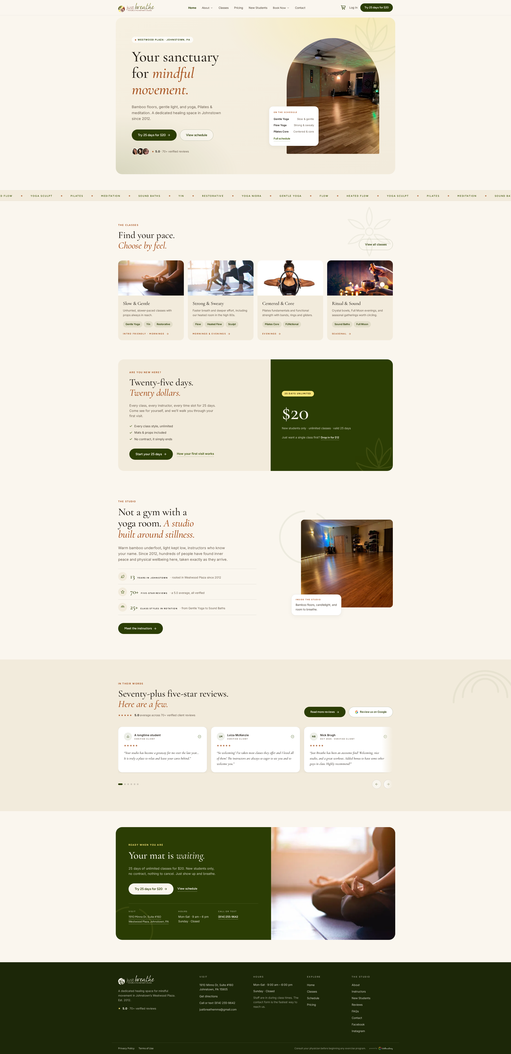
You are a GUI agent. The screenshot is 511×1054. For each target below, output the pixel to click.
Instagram (358, 1031)
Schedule (313, 998)
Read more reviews (322, 712)
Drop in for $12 (330, 437)
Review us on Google (373, 712)
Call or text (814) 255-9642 (217, 1003)
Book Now (279, 8)
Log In (353, 7)
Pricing (238, 7)
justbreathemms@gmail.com (218, 1009)
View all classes (376, 244)
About (205, 8)
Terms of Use (146, 1048)
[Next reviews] (388, 784)
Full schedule (282, 138)
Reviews (357, 1004)
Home (192, 7)
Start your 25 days (149, 454)
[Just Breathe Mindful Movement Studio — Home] (136, 7)
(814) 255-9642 (228, 917)
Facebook (358, 1024)
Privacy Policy (126, 1048)
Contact (300, 7)
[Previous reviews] (376, 784)
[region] (255, 300)
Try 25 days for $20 (152, 135)
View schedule (196, 135)
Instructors (359, 991)
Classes (224, 7)
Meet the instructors (138, 628)
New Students (258, 7)
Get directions (208, 996)
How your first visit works (195, 454)
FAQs (355, 1011)
